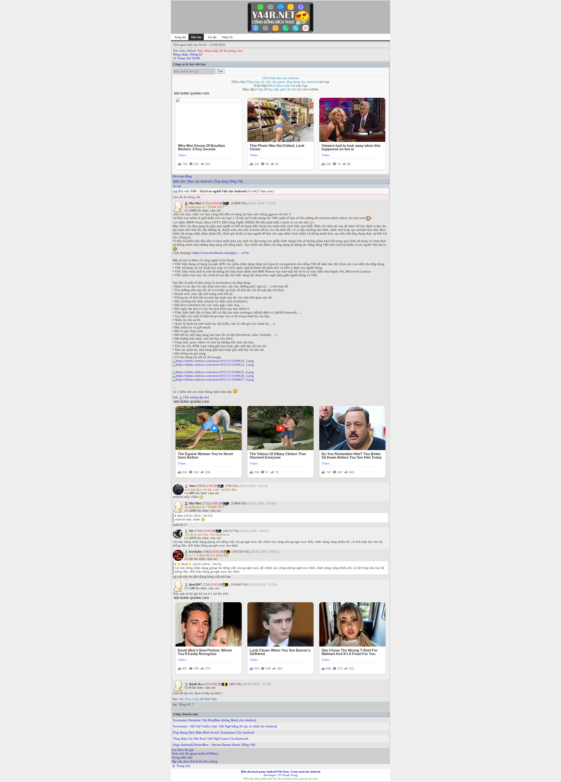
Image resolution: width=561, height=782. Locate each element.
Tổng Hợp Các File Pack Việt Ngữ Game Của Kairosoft (210, 738)
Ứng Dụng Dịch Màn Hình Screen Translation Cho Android (213, 732)
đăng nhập (192, 699)
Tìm (220, 71)
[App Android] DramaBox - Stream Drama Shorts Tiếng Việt (214, 744)
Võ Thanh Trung (288, 775)
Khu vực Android (200, 181)
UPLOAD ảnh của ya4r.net (280, 78)
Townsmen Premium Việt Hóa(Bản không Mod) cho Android (214, 720)
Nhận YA (227, 37)
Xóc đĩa (212, 37)
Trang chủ (180, 37)
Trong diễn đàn (182, 757)
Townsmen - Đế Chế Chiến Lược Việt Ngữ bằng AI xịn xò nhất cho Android (225, 726)
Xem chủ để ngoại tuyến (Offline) (195, 753)
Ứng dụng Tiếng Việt (228, 181)
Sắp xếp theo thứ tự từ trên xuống (194, 761)
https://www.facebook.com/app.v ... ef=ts (221, 253)
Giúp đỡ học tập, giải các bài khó (279, 89)
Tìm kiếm (177, 186)
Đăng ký (196, 54)
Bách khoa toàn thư (281, 85)
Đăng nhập (180, 54)
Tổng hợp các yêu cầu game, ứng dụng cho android (281, 82)
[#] (221, 203)
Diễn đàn (179, 181)
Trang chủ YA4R (188, 58)
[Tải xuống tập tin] (196, 397)
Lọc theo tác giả (183, 750)
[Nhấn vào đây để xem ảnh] (280, 361)
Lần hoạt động (182, 176)
